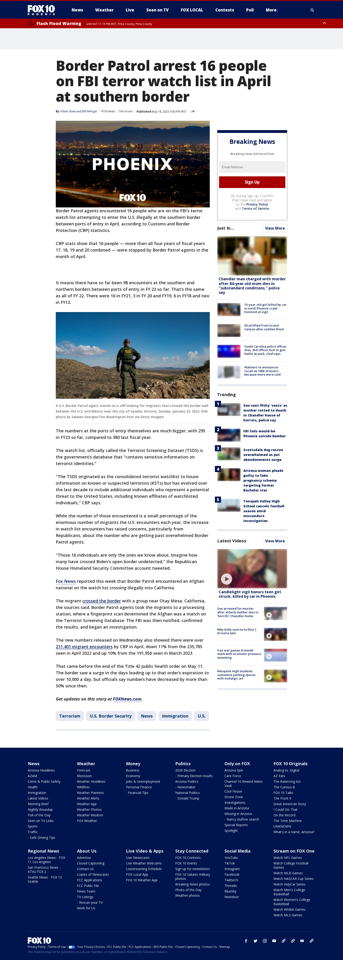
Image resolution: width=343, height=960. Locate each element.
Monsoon (84, 776)
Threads (230, 885)
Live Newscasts (138, 857)
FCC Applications (89, 880)
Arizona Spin (233, 770)
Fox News (66, 581)
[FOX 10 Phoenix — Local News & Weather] (43, 10)
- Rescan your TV (90, 902)
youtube (274, 941)
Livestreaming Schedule (144, 869)
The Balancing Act (287, 781)
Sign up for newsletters (192, 869)
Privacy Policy (257, 204)
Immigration (175, 716)
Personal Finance (139, 787)
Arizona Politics (186, 781)
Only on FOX (237, 763)
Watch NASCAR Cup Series (293, 878)
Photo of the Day (188, 890)
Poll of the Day (39, 815)
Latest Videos (231, 541)
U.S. (202, 716)
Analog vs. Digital (286, 770)
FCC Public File (88, 885)
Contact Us (85, 869)
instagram (265, 941)
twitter (255, 941)
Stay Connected (191, 851)
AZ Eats (279, 776)
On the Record (284, 815)
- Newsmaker (185, 787)
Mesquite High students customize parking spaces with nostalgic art (236, 674)
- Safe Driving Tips (41, 837)
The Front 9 (282, 798)
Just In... (225, 228)
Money (133, 763)
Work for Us (86, 908)
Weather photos (187, 895)
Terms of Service (255, 208)
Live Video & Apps (144, 851)
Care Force (232, 776)
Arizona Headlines (41, 770)
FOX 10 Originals (290, 763)
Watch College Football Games (290, 865)
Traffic (33, 832)
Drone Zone (233, 797)
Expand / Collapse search (312, 10)
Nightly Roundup (40, 809)
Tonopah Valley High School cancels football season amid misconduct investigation (263, 511)
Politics (183, 763)
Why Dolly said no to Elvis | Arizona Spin (237, 631)
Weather (86, 763)
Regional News (43, 851)
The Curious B (284, 787)
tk (283, 941)
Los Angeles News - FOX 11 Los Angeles (46, 859)
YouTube (231, 857)
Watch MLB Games (288, 873)
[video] (252, 568)
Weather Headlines (91, 781)
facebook (246, 941)
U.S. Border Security (111, 716)
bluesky (293, 941)
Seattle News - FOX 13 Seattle (45, 879)
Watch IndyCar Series (289, 884)
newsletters (311, 941)
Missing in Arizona (238, 813)
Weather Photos (89, 809)
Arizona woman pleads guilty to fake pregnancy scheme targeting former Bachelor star (263, 480)
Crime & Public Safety (44, 781)
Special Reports (236, 825)
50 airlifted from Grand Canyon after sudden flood (264, 327)
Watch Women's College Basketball (291, 901)
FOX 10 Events (186, 863)
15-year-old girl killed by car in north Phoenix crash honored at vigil (265, 308)
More (271, 10)
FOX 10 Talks (283, 792)
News (147, 716)
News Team (86, 891)
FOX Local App (137, 874)
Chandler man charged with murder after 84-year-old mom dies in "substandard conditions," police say (252, 286)
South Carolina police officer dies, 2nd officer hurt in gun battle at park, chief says (265, 350)
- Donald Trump (187, 798)
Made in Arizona (236, 808)
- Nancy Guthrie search (241, 819)
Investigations (234, 802)
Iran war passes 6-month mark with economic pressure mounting (239, 654)
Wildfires (83, 787)
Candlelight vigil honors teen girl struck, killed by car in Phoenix (250, 594)
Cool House (233, 791)
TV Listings (85, 897)
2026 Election (185, 770)
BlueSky (230, 891)
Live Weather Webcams (144, 863)
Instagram (232, 869)
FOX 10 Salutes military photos (192, 876)
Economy (133, 776)
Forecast (83, 770)
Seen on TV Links (41, 820)
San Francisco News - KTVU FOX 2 (44, 869)
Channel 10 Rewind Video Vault (243, 783)
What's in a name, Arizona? (293, 832)
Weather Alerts (88, 798)
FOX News (108, 111)
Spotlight (231, 830)
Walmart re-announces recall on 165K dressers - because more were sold (262, 371)
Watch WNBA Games (289, 909)
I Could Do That (285, 809)
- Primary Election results (194, 776)
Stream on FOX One (294, 851)
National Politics (187, 792)
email (302, 941)
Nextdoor (231, 897)
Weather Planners (90, 792)
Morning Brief (38, 804)
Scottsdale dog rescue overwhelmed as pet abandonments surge (263, 455)
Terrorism (125, 111)
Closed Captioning (90, 863)
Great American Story (289, 804)
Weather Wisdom (90, 815)
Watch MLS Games (287, 915)
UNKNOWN (282, 826)
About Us (86, 851)
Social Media (237, 851)
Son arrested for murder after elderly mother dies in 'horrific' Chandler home (237, 612)
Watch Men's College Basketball (289, 892)
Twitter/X (231, 880)
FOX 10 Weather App (142, 880)
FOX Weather (87, 820)
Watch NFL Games (287, 857)
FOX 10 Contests (188, 857)
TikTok (229, 863)
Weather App (87, 804)
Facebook (231, 874)
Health (33, 787)
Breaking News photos (192, 884)
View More (275, 228)
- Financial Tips (137, 792)
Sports (33, 826)
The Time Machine (287, 820)
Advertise (84, 857)
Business (133, 770)
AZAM (32, 776)
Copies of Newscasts (93, 874)
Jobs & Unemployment (143, 781)
